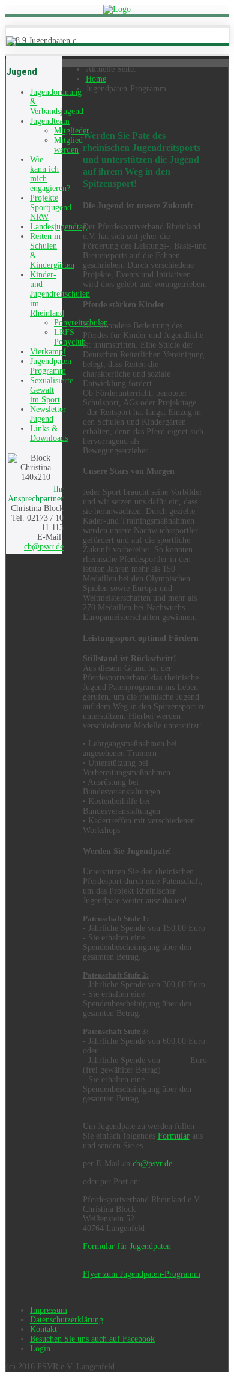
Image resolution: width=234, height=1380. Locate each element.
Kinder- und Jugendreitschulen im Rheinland (60, 294)
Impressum (48, 1310)
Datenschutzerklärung (66, 1319)
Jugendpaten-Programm (52, 366)
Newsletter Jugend (48, 414)
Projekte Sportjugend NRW (50, 207)
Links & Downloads (49, 433)
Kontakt (43, 1329)
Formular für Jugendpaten (127, 1246)
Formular (174, 1135)
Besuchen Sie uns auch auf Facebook (92, 1338)
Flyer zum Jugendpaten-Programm (141, 1274)
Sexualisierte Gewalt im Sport (51, 390)
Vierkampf (48, 351)
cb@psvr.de (44, 546)
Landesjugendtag (58, 226)
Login (40, 1348)
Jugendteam (50, 121)
